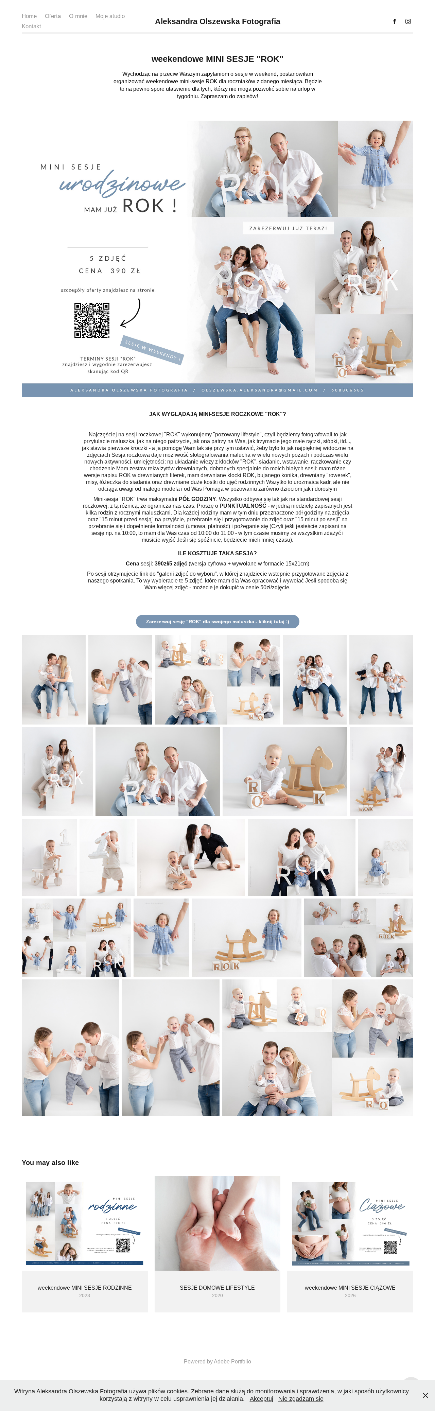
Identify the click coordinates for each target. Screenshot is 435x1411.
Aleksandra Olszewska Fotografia (217, 21)
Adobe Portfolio (232, 1361)
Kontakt (31, 26)
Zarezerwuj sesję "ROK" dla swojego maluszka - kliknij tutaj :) (217, 621)
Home (29, 16)
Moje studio (110, 16)
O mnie (78, 16)
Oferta (53, 16)
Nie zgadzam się (301, 1398)
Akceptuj (261, 1398)
